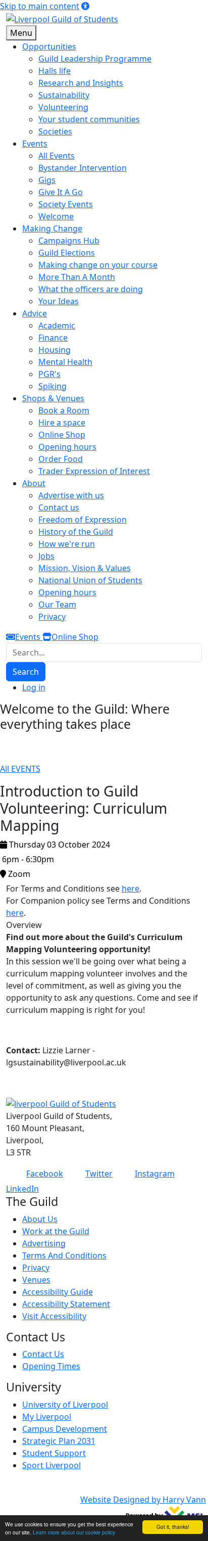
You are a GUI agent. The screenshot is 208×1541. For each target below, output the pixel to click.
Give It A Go (60, 192)
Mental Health (65, 361)
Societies (55, 131)
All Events (56, 155)
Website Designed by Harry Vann (143, 1499)
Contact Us (43, 1354)
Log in (33, 687)
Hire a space (61, 422)
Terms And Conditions (64, 1255)
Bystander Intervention (82, 167)
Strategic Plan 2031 (58, 1440)
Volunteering (63, 107)
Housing (54, 349)
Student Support (54, 1453)
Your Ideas (58, 301)
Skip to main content (39, 6)
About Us (40, 1219)
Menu (21, 32)
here (130, 888)
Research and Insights (80, 82)
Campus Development (64, 1428)
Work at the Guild (55, 1231)
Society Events (65, 204)
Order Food (60, 458)
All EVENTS (20, 768)
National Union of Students (90, 580)
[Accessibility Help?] (85, 6)
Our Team (57, 604)
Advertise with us (71, 495)
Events (28, 636)
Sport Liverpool (51, 1465)
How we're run (66, 543)
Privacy (52, 616)
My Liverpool (46, 1416)
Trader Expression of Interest (94, 471)
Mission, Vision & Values (84, 568)
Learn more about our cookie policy (74, 1532)
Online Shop (61, 434)
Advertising (44, 1243)
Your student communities (89, 119)
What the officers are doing (90, 289)
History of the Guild (75, 531)
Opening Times (51, 1366)
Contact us (58, 507)
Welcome (56, 216)
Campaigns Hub (68, 240)
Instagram (155, 1173)
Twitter (99, 1173)
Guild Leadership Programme (94, 58)
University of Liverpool (65, 1404)
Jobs (46, 556)
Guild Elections (66, 252)
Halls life (54, 70)
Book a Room (63, 410)
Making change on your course (98, 264)
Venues (36, 1279)
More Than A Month (76, 277)
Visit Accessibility (54, 1316)
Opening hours (67, 446)
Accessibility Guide (57, 1291)
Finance (53, 337)
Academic (56, 325)
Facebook (44, 1173)
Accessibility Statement (66, 1304)
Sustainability (63, 95)
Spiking (52, 386)
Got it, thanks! (173, 1526)
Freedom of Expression (82, 519)
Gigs (47, 179)
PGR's (49, 374)
